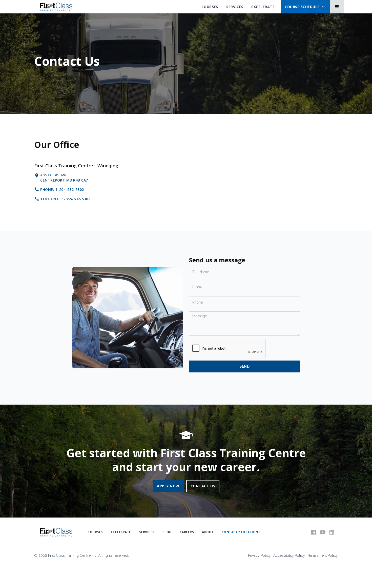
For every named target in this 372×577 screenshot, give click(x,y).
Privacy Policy (259, 555)
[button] (305, 6)
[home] (55, 7)
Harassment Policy (322, 555)
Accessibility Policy (289, 555)
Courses (209, 6)
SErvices (234, 6)
